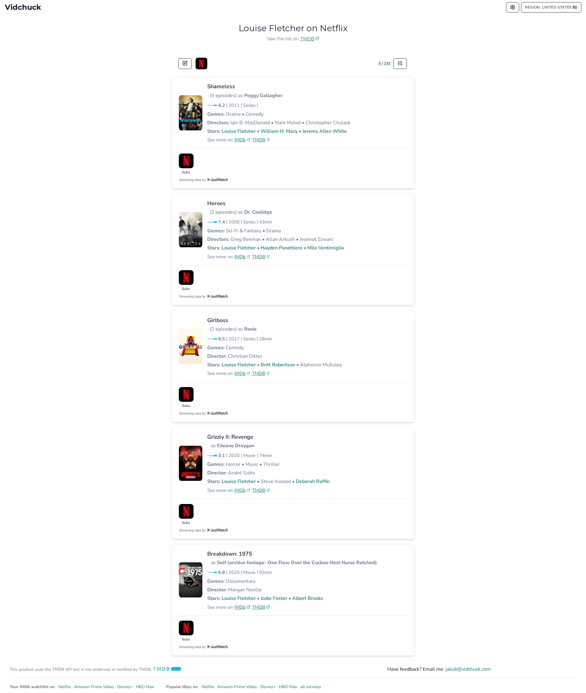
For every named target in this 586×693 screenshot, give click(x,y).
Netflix (64, 687)
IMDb (240, 140)
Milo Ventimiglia (325, 248)
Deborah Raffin (313, 481)
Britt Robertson (278, 364)
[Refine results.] (400, 64)
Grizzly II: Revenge (230, 437)
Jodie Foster (274, 598)
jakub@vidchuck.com (468, 669)
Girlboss (217, 320)
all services (310, 687)
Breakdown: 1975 (229, 553)
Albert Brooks (307, 598)
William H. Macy (279, 131)
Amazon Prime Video (94, 687)
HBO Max (145, 687)
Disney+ (124, 687)
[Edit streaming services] (185, 64)
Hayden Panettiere (281, 248)
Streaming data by (193, 180)
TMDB (307, 39)
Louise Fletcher (239, 131)
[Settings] (512, 7)
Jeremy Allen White (324, 131)
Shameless (221, 86)
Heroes (216, 203)
